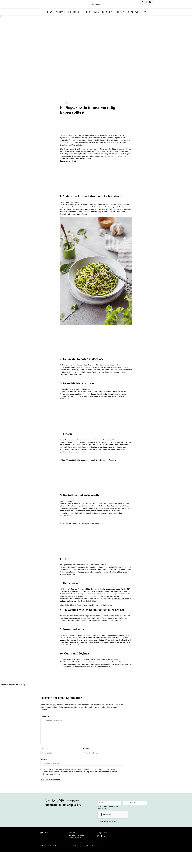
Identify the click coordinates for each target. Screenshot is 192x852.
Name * (42, 749)
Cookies (99, 846)
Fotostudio (134, 12)
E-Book (86, 12)
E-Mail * (86, 749)
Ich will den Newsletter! (107, 821)
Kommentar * (45, 716)
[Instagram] (142, 2)
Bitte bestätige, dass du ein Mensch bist (108, 807)
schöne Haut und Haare (120, 599)
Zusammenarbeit (103, 12)
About (49, 12)
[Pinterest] (150, 2)
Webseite (43, 759)
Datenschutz (91, 846)
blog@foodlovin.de (75, 837)
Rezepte (60, 12)
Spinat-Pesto (81, 214)
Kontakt (120, 12)
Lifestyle (73, 12)
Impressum (82, 846)
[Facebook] (146, 2)
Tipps (68, 103)
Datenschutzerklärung (51, 774)
